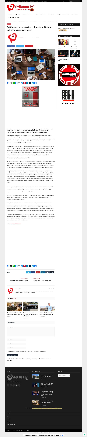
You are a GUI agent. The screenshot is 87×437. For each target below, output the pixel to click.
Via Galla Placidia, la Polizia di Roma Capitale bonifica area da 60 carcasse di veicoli (18, 281)
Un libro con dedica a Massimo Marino (74, 47)
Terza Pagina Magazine (13, 17)
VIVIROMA (28, 430)
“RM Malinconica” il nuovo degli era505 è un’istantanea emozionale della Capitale (42, 281)
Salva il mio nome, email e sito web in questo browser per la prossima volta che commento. (27, 351)
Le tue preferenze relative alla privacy (49, 435)
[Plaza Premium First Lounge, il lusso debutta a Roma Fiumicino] (14, 306)
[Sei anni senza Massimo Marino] (63, 42)
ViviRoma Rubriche (27, 14)
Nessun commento (36, 37)
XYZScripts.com (50, 432)
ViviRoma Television (40, 14)
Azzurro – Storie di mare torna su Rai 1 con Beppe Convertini (47, 313)
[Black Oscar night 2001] (75, 53)
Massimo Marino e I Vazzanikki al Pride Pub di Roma (63, 59)
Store (27, 1)
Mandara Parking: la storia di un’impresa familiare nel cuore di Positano (30, 314)
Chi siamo (18, 1)
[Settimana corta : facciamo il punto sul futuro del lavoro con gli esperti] (31, 64)
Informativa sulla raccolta (30, 435)
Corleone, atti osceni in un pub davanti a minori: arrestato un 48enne (47, 377)
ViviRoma (21, 37)
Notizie (8, 24)
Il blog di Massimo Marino (63, 14)
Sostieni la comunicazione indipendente (66, 28)
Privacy (36, 1)
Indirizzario (51, 14)
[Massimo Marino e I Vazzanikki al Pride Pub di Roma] (63, 53)
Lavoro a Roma (74, 14)
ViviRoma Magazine (43, 1)
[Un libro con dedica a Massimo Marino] (75, 42)
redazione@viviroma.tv (15, 223)
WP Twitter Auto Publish (38, 432)
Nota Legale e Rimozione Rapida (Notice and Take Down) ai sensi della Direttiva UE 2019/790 (47, 408)
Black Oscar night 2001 (74, 58)
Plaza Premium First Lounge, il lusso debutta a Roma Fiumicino (14, 313)
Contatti (23, 1)
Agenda (18, 14)
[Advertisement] (31, 117)
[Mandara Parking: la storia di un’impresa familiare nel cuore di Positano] (30, 306)
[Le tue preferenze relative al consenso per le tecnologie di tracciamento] (84, 434)
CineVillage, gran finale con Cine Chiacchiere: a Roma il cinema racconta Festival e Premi (47, 393)
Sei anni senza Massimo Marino (62, 47)
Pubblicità (32, 1)
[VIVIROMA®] (20, 7)
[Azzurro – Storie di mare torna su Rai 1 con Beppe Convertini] (47, 306)
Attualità (10, 14)
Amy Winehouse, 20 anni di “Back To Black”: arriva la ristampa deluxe (47, 385)
